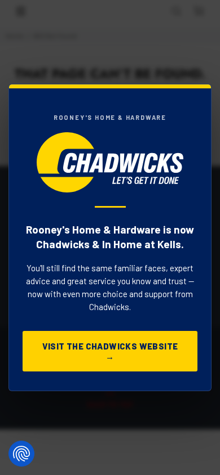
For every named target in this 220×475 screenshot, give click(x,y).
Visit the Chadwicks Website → (110, 351)
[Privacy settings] (21, 454)
